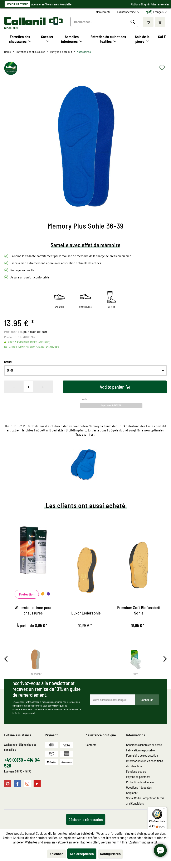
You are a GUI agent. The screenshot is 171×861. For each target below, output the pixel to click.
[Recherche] (133, 22)
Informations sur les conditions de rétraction (144, 763)
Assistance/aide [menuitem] (126, 12)
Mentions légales (136, 771)
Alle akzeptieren (82, 853)
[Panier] (160, 22)
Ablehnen (56, 853)
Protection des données (140, 782)
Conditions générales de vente (144, 745)
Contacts (91, 745)
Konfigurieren (110, 853)
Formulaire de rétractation (142, 755)
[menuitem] (103, 12)
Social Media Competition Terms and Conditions (145, 800)
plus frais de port (35, 332)
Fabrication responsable (140, 750)
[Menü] (164, 809)
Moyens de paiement (138, 777)
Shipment (132, 793)
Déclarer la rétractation (85, 819)
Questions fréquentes (139, 787)
